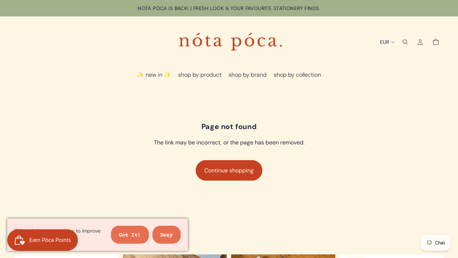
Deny (166, 235)
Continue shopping (229, 170)
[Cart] (436, 42)
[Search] (405, 42)
